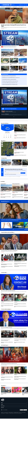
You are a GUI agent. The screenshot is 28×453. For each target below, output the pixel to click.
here (24, 170)
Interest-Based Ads (23, 412)
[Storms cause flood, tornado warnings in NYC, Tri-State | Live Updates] (18, 188)
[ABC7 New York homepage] (6, 5)
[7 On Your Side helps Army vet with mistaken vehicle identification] (20, 297)
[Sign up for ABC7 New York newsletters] (6, 410)
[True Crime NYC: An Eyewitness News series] (7, 334)
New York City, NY (7, 133)
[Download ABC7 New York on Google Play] (25, 409)
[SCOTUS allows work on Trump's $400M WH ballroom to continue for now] (20, 257)
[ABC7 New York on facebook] (1, 410)
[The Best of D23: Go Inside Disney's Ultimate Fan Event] (14, 354)
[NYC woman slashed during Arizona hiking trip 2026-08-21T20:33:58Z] (20, 52)
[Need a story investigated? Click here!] (14, 318)
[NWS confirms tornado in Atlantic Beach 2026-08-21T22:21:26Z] (7, 52)
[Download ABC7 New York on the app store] (21, 409)
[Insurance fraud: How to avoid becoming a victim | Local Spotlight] (6, 389)
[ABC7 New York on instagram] (5, 410)
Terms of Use (10, 176)
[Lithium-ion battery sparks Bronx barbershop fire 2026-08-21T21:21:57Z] (14, 68)
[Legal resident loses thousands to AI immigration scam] (20, 334)
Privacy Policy (19, 176)
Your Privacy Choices (6, 412)
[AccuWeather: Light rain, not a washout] (23, 60)
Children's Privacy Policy (10, 412)
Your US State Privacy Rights (16, 412)
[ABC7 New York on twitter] (3, 410)
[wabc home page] (2, 400)
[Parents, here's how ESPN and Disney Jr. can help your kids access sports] (17, 389)
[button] (1, 4)
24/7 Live (13, 4)
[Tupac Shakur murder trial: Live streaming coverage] (23, 68)
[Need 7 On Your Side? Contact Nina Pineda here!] (14, 282)
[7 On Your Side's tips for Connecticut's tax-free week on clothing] (7, 297)
